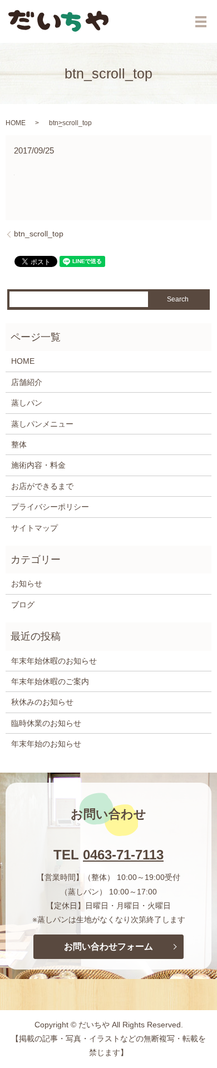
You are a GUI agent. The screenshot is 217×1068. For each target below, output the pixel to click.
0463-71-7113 (123, 854)
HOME (16, 123)
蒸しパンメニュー (42, 423)
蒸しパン (26, 402)
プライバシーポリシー (50, 506)
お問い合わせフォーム (108, 946)
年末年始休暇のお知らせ (54, 660)
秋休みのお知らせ (42, 702)
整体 (19, 444)
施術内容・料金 (38, 465)
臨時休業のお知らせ (46, 723)
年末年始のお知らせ (46, 743)
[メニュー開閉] (200, 21)
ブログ (22, 604)
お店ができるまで (42, 486)
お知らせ (26, 583)
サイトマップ (34, 527)
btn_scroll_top (38, 233)
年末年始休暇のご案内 (50, 681)
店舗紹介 (26, 382)
